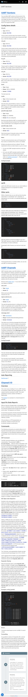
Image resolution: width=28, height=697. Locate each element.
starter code (11, 281)
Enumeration (9, 315)
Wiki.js (16, 695)
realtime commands (12, 157)
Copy (26, 163)
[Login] (25, 1)
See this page (4, 378)
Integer (7, 288)
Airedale (5, 397)
